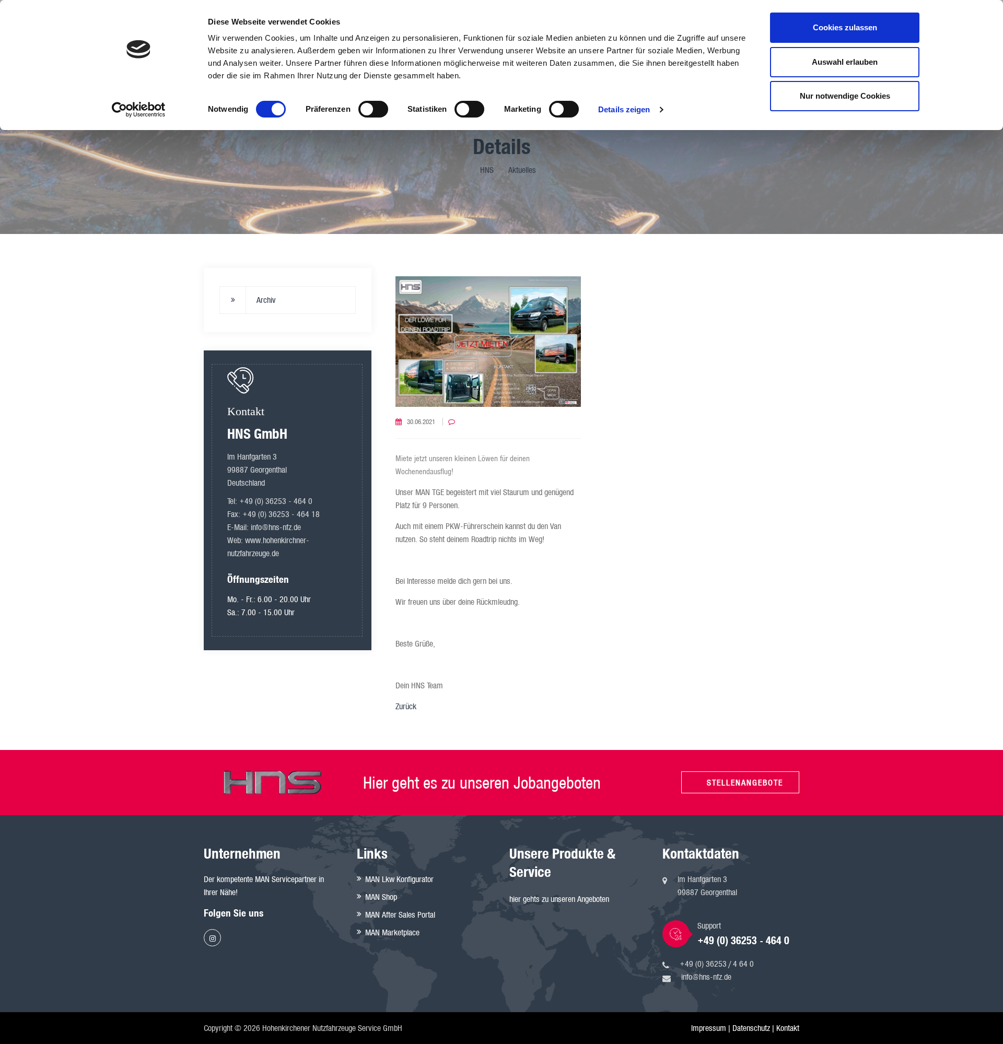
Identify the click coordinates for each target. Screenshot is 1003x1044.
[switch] (373, 109)
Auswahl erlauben (845, 61)
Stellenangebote (745, 782)
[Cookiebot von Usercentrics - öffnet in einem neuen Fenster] (138, 110)
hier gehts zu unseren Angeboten (559, 899)
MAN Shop (381, 896)
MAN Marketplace (392, 932)
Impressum (708, 1028)
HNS (487, 170)
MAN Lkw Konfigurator (399, 879)
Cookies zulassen (845, 27)
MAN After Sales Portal (400, 914)
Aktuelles (522, 170)
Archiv (266, 300)
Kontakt (787, 1028)
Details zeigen (624, 109)
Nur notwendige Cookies (845, 95)
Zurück (405, 706)
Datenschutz (751, 1028)
